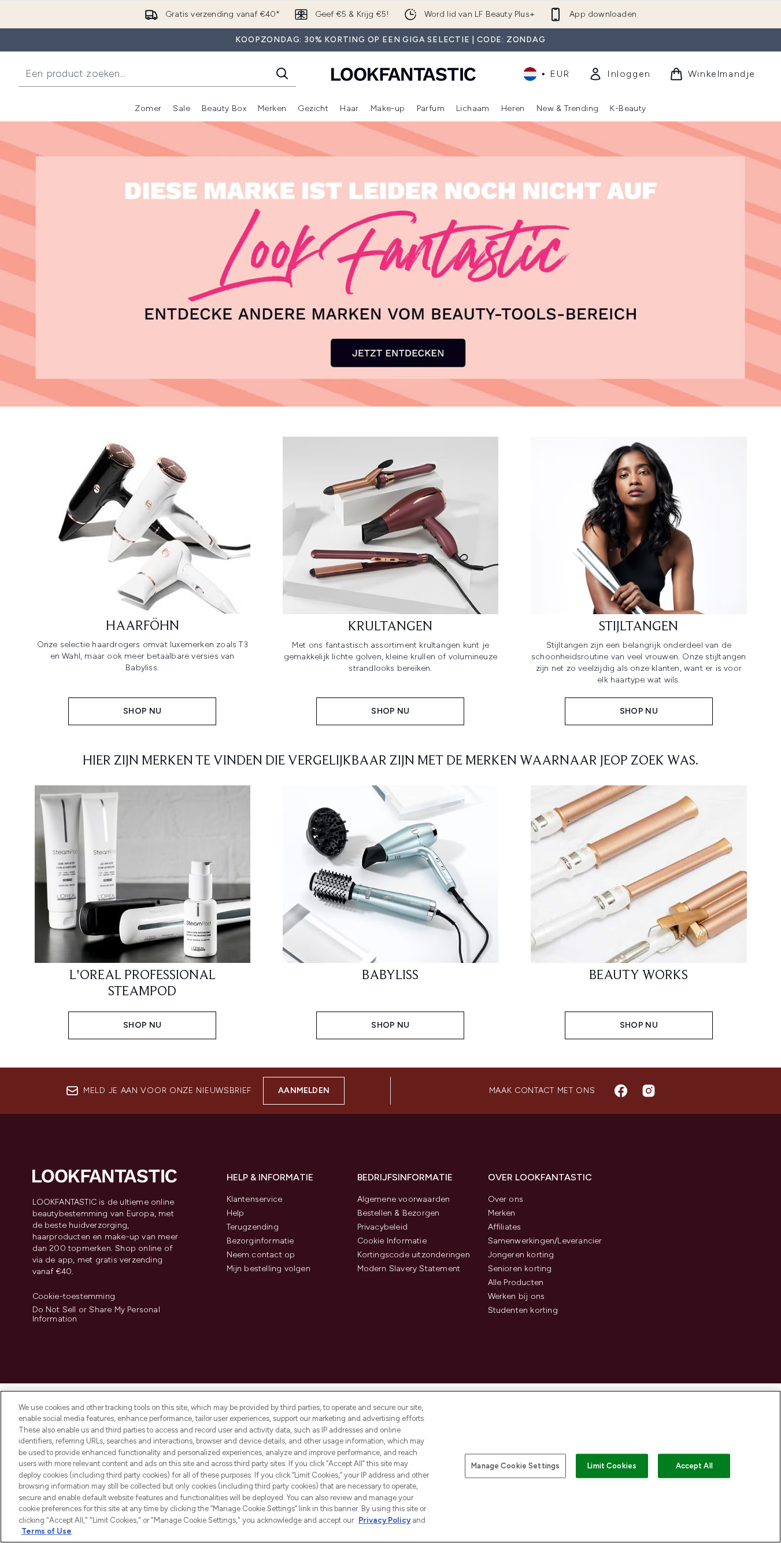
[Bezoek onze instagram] (648, 1091)
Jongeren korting (521, 1255)
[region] (390, 1466)
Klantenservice (255, 1199)
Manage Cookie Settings (515, 1465)
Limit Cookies (611, 1465)
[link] (620, 74)
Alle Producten (516, 1282)
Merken (502, 1213)
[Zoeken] (282, 73)
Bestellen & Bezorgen (398, 1213)
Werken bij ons (516, 1296)
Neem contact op (261, 1255)
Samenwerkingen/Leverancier (545, 1241)
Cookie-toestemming (74, 1296)
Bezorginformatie (260, 1241)
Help (236, 1213)
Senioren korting (520, 1268)
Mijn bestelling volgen (268, 1268)
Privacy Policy (384, 1520)
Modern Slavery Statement (409, 1268)
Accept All (694, 1465)
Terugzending (253, 1227)
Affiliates (504, 1227)
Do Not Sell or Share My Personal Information (96, 1314)
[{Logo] (403, 74)
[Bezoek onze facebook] (621, 1091)
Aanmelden (304, 1090)
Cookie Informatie (392, 1241)
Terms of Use (46, 1531)
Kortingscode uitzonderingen (413, 1255)
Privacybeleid (382, 1227)
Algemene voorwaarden (403, 1199)
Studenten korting (523, 1310)
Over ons (506, 1199)
